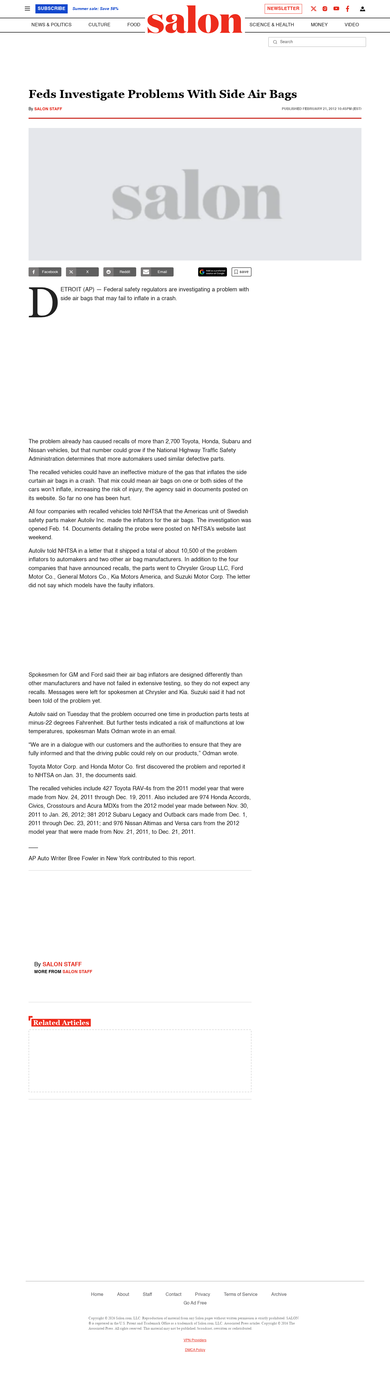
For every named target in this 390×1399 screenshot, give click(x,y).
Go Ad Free (195, 1303)
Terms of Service (241, 1294)
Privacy (202, 1294)
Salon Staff (48, 109)
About (123, 1294)
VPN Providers (195, 1340)
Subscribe (51, 9)
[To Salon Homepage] (195, 19)
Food (133, 25)
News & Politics (51, 25)
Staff (147, 1294)
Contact (173, 1294)
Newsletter (283, 9)
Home (97, 1294)
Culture (99, 25)
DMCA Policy (195, 1350)
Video (352, 25)
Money (319, 25)
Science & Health (272, 25)
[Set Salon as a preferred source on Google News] (212, 271)
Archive (279, 1294)
